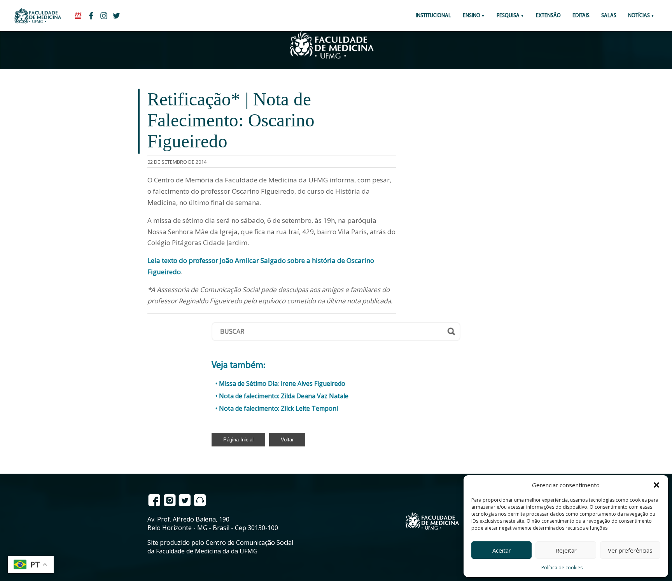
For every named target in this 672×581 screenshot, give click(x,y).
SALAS (608, 16)
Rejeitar (566, 550)
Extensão (548, 16)
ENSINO (471, 16)
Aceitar (501, 550)
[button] (656, 485)
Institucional (433, 16)
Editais (581, 16)
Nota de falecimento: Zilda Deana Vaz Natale (283, 396)
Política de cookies (562, 567)
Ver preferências (630, 550)
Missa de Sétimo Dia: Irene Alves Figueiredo (282, 383)
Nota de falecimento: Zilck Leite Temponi (278, 408)
